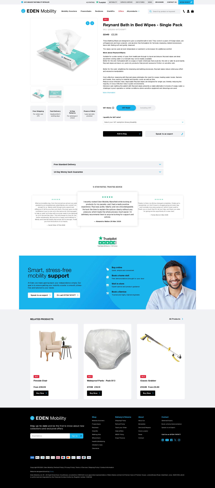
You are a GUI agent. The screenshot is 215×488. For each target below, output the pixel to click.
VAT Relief (126, 108)
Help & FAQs (119, 431)
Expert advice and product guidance (126, 287)
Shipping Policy (120, 421)
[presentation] (88, 23)
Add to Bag (122, 134)
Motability (113, 2)
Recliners (99, 11)
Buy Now (40, 393)
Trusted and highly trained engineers (126, 295)
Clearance (95, 448)
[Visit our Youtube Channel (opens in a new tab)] (167, 441)
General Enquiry (167, 421)
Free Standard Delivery (65, 164)
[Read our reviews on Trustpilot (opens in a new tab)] (96, 2)
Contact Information (107, 467)
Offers (121, 11)
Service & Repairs (144, 427)
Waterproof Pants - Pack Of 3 (101, 380)
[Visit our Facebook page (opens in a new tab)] (171, 441)
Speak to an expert (164, 134)
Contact (141, 438)
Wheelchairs (96, 438)
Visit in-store (118, 283)
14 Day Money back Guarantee (68, 172)
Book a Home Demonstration (172, 424)
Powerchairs (86, 11)
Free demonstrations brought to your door (128, 278)
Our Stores (140, 2)
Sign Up (74, 436)
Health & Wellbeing (98, 441)
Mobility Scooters (69, 11)
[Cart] (192, 12)
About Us (141, 421)
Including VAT (145, 108)
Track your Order (121, 427)
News (150, 2)
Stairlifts (111, 11)
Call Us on (171, 434)
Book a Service (119, 291)
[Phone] (183, 11)
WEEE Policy (119, 434)
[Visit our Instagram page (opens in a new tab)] (179, 441)
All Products (174, 319)
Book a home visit (120, 275)
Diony (52, 471)
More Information (109, 93)
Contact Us (171, 2)
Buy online (117, 267)
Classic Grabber (148, 380)
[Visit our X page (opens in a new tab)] (175, 441)
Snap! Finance (120, 438)
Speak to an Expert (168, 427)
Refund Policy (120, 424)
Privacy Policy (70, 467)
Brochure (159, 2)
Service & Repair (126, 2)
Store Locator (143, 431)
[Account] (188, 12)
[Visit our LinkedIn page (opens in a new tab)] (163, 441)
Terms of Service (82, 467)
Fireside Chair (40, 380)
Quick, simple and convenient (123, 270)
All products (132, 11)
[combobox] (144, 122)
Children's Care (97, 445)
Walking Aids (96, 434)
